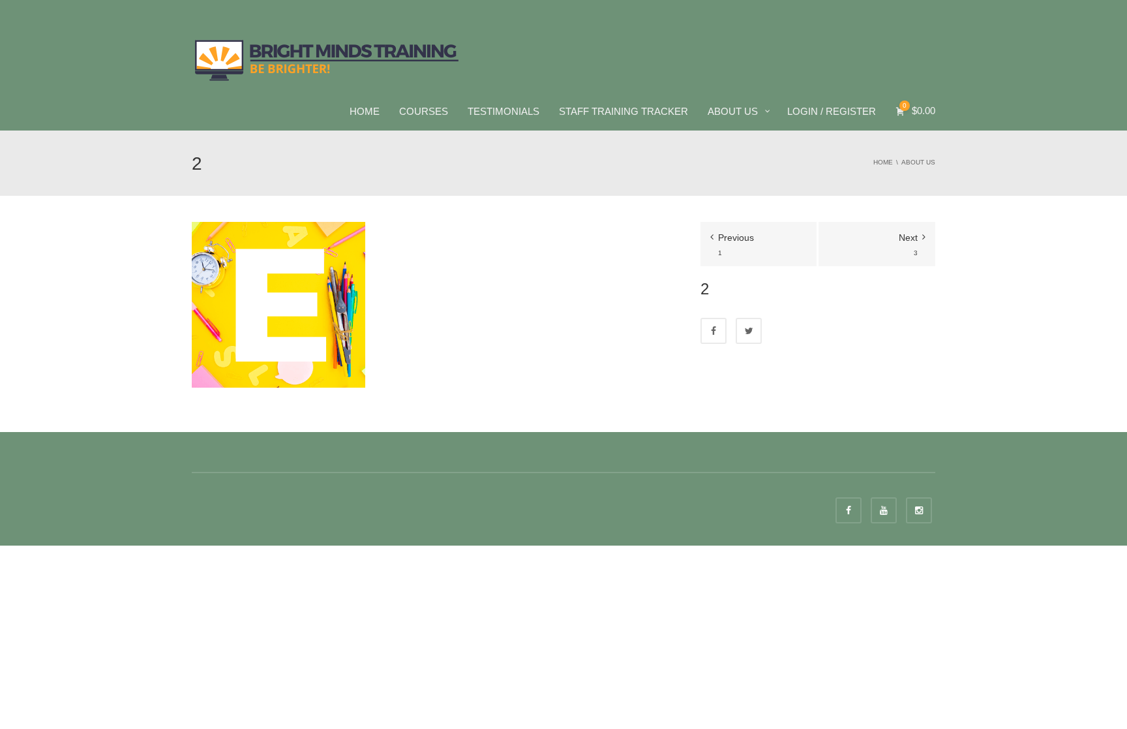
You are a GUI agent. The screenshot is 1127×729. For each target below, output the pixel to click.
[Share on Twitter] (749, 331)
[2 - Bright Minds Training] (327, 59)
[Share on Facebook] (713, 331)
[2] (278, 304)
